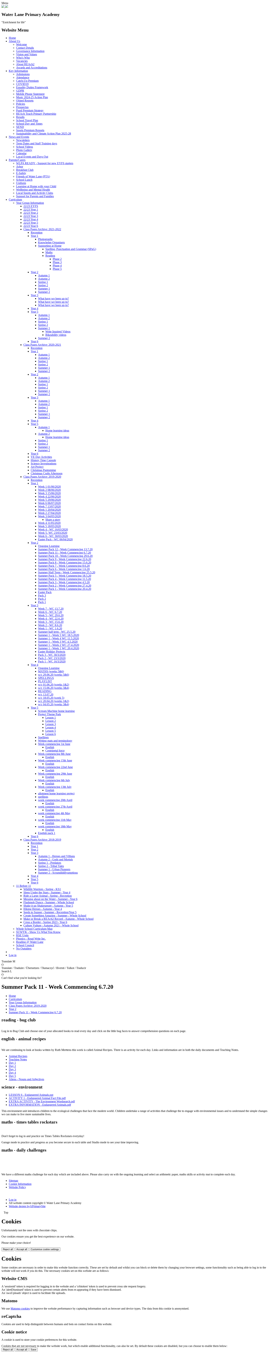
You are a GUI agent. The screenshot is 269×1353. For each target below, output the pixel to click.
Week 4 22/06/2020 (49, 496)
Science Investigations (43, 463)
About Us (14, 41)
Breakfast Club (24, 169)
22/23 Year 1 (30, 209)
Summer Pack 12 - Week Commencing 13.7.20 (65, 549)
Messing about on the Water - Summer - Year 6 (50, 899)
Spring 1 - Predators (49, 862)
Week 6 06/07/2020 (49, 503)
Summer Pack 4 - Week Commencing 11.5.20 (64, 579)
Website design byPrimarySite (27, 1206)
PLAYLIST (45, 681)
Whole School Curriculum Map (34, 928)
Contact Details (25, 47)
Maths (49, 252)
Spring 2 (43, 285)
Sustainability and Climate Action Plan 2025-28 (43, 133)
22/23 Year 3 (30, 216)
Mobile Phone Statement (30, 94)
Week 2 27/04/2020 (49, 513)
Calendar (21, 153)
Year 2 (34, 272)
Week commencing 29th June (55, 773)
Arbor (19, 166)
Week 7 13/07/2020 (49, 506)
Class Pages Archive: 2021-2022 (42, 229)
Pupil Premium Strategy (30, 110)
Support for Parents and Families (35, 196)
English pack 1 (46, 833)
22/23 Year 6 (30, 225)
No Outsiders (23, 948)
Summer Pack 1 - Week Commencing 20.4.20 (64, 588)
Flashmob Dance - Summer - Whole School (48, 902)
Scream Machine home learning (56, 711)
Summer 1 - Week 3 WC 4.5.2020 (58, 641)
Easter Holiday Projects (51, 651)
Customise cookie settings (45, 1249)
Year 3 (34, 295)
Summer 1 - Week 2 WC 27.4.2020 (58, 645)
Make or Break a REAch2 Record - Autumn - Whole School (58, 918)
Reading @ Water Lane (29, 941)
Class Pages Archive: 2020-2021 (42, 344)
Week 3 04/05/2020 (49, 516)
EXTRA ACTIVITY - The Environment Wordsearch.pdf (42, 1101)
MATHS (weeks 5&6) (51, 671)
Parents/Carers (17, 159)
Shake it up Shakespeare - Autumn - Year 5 (48, 905)
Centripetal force (55, 750)
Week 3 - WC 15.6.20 (50, 621)
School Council (25, 945)
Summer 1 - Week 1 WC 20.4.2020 (58, 648)
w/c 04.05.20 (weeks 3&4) (53, 704)
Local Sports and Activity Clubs (34, 192)
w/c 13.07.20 (45, 694)
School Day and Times (29, 123)
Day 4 (12, 1072)
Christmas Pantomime (43, 470)
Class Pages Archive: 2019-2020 (42, 476)
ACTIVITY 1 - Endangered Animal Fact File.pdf (37, 1098)
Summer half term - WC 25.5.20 (56, 631)
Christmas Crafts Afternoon (46, 473)
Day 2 (12, 1066)
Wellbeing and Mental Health (33, 189)
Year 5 (34, 311)
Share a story (52, 519)
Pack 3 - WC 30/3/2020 (52, 654)
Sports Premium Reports (30, 130)
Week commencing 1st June (54, 744)
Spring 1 (43, 282)
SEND (20, 126)
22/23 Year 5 (30, 222)
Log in (12, 955)
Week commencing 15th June (55, 760)
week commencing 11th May (55, 819)
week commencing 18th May (55, 826)
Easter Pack (45, 592)
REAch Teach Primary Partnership (36, 113)
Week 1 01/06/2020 (49, 486)
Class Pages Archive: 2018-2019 (42, 839)
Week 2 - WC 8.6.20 (50, 625)
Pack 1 (42, 602)
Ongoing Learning (48, 546)
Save (33, 1349)
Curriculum (15, 199)
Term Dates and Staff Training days (36, 143)
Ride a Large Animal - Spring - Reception (47, 895)
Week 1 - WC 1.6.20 (50, 628)
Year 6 (34, 341)
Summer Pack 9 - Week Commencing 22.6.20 (64, 559)
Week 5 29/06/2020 (49, 499)
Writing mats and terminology (55, 740)
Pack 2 (42, 598)
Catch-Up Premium (27, 80)
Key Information (18, 70)
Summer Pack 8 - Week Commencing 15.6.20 (64, 562)
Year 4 (34, 308)
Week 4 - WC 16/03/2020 (53, 529)
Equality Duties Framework (32, 87)
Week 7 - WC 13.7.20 (50, 608)
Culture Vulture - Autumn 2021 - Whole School (51, 925)
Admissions (23, 74)
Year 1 (34, 235)
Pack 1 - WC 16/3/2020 (52, 661)
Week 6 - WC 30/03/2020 (53, 536)
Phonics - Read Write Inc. (31, 938)
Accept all (21, 1249)
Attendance (22, 77)
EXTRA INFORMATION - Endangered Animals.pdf (40, 1104)
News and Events (19, 136)
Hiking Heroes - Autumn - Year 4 (42, 908)
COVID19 (22, 84)
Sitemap (13, 1180)
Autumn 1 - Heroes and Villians (56, 856)
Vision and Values (26, 54)
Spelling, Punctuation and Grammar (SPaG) (70, 249)
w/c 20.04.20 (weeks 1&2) (53, 701)
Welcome (21, 44)
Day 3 (12, 1069)
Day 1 (12, 1062)
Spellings (43, 737)
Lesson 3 (50, 724)
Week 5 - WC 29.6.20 (50, 615)
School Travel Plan (27, 120)
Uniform (21, 183)
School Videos (24, 146)
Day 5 (12, 1075)
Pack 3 (42, 595)
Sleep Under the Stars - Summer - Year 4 (46, 892)
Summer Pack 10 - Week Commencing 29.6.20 (65, 555)
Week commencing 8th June (54, 753)
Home (12, 37)
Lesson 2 (50, 720)
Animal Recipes (18, 1056)
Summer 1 (44, 288)
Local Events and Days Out (32, 156)
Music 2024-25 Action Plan (32, 97)
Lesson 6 (50, 734)
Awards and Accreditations (31, 67)
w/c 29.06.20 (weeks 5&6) (53, 674)
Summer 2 (44, 291)
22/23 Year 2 (30, 212)
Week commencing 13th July (55, 786)
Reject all (8, 1249)
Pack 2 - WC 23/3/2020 (52, 658)
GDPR (20, 90)
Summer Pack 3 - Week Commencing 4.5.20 (64, 582)
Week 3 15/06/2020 (49, 493)
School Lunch (24, 179)
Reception (36, 232)
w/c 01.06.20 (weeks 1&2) (53, 684)
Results (20, 117)
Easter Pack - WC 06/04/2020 (55, 539)
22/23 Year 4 (30, 219)
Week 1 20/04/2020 (49, 509)
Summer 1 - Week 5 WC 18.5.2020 (58, 635)
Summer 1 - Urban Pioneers (54, 869)
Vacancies (22, 61)
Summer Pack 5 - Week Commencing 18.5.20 (64, 575)
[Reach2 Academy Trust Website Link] (6, 6)
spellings (43, 796)
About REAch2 (25, 64)
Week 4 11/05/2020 (49, 522)
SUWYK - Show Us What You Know (38, 932)
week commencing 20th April (55, 800)
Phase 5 (57, 268)
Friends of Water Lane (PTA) (33, 176)
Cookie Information (20, 1183)
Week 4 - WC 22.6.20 (50, 618)
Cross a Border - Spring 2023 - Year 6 (45, 922)
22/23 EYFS (30, 206)
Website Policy (17, 1187)
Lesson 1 (50, 717)
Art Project (37, 466)
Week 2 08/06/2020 (49, 489)
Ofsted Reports (24, 100)
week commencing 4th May (54, 813)
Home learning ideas (57, 430)
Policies (20, 103)
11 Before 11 (23, 885)
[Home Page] (3, 6)
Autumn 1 (44, 275)
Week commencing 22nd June (55, 767)
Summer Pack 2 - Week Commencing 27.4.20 (64, 585)
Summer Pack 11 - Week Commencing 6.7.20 (64, 552)
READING (45, 691)
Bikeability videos (55, 334)
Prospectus (22, 107)
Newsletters (23, 140)
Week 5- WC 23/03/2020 (52, 532)
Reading (50, 255)
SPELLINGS (46, 678)
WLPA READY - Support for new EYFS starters (44, 163)
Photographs (45, 239)
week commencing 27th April (55, 806)
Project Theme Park (49, 714)
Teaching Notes (18, 1059)
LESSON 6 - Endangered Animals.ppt (31, 1094)
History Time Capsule (43, 460)
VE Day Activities (41, 456)
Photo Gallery (24, 150)
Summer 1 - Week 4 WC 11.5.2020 (58, 638)
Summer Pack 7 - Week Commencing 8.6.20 (64, 565)
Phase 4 (57, 265)
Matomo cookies (20, 1308)
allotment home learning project (56, 793)
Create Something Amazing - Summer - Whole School (54, 915)
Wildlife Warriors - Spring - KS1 (42, 889)
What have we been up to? (53, 298)
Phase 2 (57, 258)
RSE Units (22, 935)
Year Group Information (30, 202)
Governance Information (30, 51)
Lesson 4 (50, 727)
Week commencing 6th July (54, 780)
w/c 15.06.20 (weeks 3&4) (53, 687)
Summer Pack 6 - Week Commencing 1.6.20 (64, 569)
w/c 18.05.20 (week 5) (51, 697)
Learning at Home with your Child (36, 186)
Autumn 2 (44, 278)
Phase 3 (57, 262)
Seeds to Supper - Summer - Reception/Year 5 (49, 912)
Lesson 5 (50, 730)
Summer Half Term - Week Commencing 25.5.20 (66, 572)
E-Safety (21, 173)
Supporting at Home (49, 245)
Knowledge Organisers (51, 242)
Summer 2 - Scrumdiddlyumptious (58, 872)
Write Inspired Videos (57, 331)
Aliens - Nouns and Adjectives (26, 1079)
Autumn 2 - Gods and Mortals (55, 859)
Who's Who (23, 57)
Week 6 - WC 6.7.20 (50, 612)
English (49, 747)
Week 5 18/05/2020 (49, 526)
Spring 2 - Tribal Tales (51, 866)
